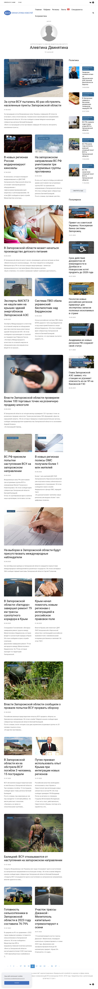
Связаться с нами (9, 2)
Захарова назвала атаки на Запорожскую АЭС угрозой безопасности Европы (87, 78)
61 (37, 966)
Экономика (42, 740)
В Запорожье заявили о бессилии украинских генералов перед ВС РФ (87, 103)
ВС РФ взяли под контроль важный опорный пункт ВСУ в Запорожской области (88, 150)
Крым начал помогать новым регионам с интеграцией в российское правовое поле (46, 610)
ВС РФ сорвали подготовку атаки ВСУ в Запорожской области (88, 126)
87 (56, 966)
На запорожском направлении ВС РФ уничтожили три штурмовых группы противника (48, 164)
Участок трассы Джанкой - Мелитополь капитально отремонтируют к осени (46, 918)
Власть (41, 582)
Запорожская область (27, 62)
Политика (74, 60)
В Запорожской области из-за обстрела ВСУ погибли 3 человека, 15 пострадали (17, 767)
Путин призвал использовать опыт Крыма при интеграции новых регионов (48, 767)
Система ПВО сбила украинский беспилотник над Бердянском (48, 306)
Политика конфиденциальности (14, 978)
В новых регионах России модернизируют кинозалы (16, 163)
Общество (11, 138)
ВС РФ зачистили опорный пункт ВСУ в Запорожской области (88, 175)
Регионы (55, 10)
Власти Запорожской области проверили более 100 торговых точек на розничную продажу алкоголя (31, 401)
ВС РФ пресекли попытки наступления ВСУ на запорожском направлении (17, 464)
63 (44, 966)
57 (21, 966)
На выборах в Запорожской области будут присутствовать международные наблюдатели (32, 553)
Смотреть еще (78, 190)
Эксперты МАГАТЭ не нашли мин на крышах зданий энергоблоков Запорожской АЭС (16, 308)
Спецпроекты (77, 10)
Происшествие (13, 62)
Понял (17, 983)
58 (25, 966)
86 (52, 966)
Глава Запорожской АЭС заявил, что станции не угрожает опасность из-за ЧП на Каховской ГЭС (81, 378)
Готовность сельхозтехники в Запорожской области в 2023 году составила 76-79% (17, 916)
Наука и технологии (79, 289)
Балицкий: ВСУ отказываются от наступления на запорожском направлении (33, 858)
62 (40, 966)
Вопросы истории (78, 212)
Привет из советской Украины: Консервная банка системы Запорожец (81, 227)
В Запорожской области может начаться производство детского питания (31, 249)
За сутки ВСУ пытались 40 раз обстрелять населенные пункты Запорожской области (32, 103)
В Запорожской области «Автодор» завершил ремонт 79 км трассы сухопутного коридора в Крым (18, 610)
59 (28, 966)
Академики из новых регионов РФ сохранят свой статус (81, 343)
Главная (38, 10)
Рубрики (47, 10)
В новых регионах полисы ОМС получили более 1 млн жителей (47, 462)
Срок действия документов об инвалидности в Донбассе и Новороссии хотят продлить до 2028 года (81, 265)
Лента (65, 10)
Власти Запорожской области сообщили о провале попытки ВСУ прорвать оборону (32, 706)
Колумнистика (41, 16)
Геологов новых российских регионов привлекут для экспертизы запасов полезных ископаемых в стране (81, 306)
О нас (20, 2)
